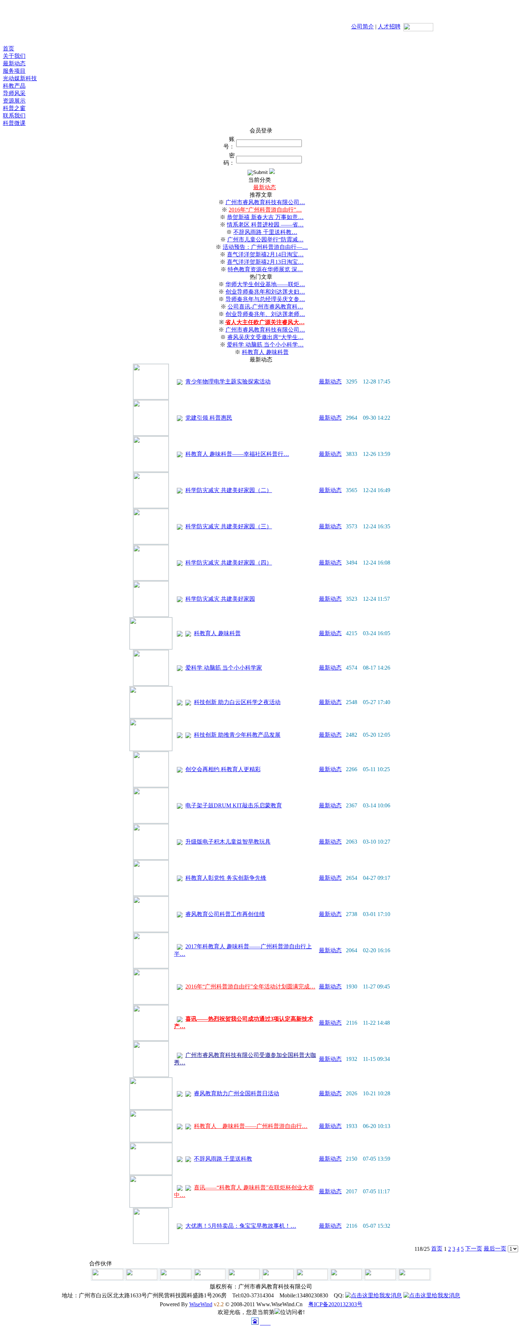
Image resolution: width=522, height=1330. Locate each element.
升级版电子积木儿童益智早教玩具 (228, 842)
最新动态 (264, 187)
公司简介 (362, 26)
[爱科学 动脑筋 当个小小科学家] (151, 684)
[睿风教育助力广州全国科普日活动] (151, 1108)
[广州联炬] (278, 1278)
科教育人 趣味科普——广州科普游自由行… (251, 1126)
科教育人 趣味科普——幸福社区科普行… (237, 454)
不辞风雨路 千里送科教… (265, 232)
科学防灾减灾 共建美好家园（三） (228, 526)
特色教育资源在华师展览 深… (265, 269)
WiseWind (200, 1304)
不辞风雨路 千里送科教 (223, 1159)
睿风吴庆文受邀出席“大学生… (265, 337)
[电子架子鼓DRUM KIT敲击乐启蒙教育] (151, 821)
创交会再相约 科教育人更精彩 (223, 769)
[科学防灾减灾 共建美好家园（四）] (151, 579)
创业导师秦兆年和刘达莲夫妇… (265, 292)
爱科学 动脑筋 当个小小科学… (265, 345)
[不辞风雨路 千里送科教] (151, 1173)
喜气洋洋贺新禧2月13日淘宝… (265, 262)
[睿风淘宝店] (414, 1278)
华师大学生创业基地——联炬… (265, 284)
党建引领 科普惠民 (208, 418)
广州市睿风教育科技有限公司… (265, 202)
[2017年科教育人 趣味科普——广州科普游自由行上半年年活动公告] (151, 966)
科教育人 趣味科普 (265, 352)
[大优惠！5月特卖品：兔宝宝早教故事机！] (151, 1242)
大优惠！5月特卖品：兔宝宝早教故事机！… (240, 1226)
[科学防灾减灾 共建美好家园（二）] (151, 506)
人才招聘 (389, 26)
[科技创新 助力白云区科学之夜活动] (151, 716)
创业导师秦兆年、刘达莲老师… (265, 314)
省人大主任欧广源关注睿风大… (265, 322)
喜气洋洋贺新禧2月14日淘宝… (265, 254)
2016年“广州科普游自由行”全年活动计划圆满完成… (250, 986)
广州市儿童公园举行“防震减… (265, 239)
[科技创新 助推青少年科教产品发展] (151, 749)
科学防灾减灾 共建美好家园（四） (228, 563)
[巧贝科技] (244, 1278)
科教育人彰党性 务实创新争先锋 (225, 878)
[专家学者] (346, 1278)
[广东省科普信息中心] (209, 1278)
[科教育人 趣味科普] (151, 647)
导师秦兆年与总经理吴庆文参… (265, 299)
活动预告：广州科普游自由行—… (265, 247)
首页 (436, 1248)
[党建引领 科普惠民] (151, 434)
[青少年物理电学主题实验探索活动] (151, 397)
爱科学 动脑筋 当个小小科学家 (223, 668)
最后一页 (495, 1248)
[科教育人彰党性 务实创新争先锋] (151, 894)
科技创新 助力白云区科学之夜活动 (237, 702)
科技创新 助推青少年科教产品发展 (237, 735)
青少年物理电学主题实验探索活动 (228, 381)
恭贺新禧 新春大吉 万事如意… (265, 217)
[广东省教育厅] (175, 1278)
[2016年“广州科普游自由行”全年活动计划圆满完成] (151, 1002)
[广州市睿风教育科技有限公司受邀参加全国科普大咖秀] (151, 1075)
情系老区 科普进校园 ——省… (265, 225)
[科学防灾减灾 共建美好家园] (151, 615)
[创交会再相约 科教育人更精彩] (151, 785)
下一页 (473, 1248)
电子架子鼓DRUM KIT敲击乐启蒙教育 (233, 805)
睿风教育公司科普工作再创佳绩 (225, 914)
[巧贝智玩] (380, 1278)
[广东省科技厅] (141, 1278)
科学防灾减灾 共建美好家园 (220, 599)
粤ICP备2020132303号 (335, 1304)
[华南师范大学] (312, 1278)
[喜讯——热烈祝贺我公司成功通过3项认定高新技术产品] (151, 1039)
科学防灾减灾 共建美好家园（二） (228, 490)
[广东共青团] (107, 1278)
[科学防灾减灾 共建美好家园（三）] (151, 542)
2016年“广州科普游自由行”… (265, 210)
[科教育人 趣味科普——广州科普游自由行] (151, 1140)
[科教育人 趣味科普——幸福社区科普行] (151, 470)
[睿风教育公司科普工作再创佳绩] (151, 930)
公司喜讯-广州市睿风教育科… (265, 307)
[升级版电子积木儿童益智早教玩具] (151, 858)
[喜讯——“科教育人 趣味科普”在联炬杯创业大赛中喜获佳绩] (151, 1206)
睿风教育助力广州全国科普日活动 (236, 1093)
